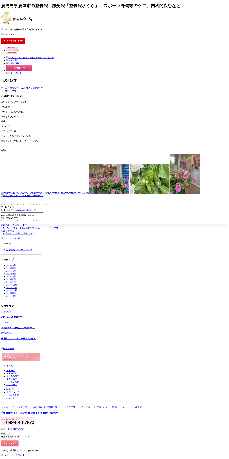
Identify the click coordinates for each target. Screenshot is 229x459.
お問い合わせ (12, 395)
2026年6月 (11, 268)
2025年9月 (11, 293)
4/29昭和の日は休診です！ (32, 88)
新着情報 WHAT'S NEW (14, 225)
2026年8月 (11, 265)
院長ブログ (11, 389)
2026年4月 (11, 274)
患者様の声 (11, 379)
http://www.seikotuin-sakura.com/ (21, 210)
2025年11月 (11, 287)
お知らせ (14, 88)
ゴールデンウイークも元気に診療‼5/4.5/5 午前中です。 (32, 228)
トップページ (7, 407)
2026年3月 (11, 276)
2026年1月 (11, 282)
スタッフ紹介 (12, 382)
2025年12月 (11, 285)
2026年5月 (11, 271)
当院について (12, 392)
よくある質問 (12, 376)
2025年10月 (11, 290)
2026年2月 (11, 279)
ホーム (4, 88)
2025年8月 (11, 296)
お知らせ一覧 (7, 231)
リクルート (11, 384)
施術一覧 (10, 370)
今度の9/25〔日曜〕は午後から (17, 233)
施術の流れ (11, 373)
